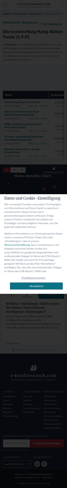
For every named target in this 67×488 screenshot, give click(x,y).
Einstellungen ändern (34, 277)
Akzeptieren (36, 286)
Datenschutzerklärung (17, 244)
